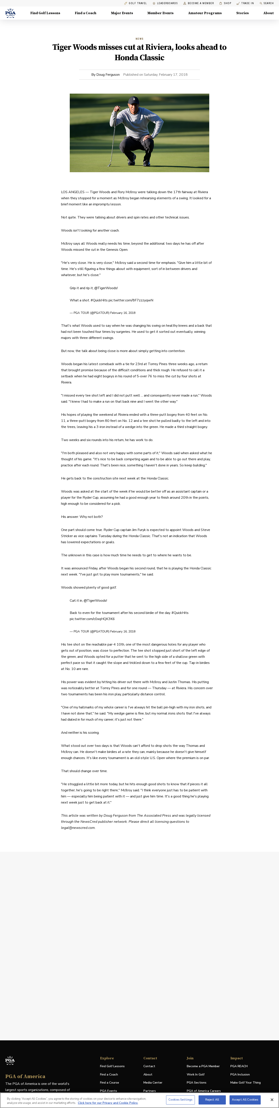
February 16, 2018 (122, 313)
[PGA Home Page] (10, 13)
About (268, 13)
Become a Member (201, 3)
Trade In (245, 3)
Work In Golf (195, 1074)
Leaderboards (167, 3)
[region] (139, 1100)
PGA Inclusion (240, 1074)
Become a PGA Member (203, 1066)
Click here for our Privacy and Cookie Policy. (108, 1103)
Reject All (212, 1100)
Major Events (122, 13)
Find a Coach (85, 13)
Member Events (160, 13)
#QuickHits (99, 300)
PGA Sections (196, 1083)
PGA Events (108, 1091)
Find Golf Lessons (45, 13)
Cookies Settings (180, 1100)
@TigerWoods (105, 288)
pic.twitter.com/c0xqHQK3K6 (92, 619)
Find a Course (109, 1083)
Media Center (152, 1083)
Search (269, 3)
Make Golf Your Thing (245, 1083)
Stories (242, 13)
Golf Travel (138, 3)
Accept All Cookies (245, 1100)
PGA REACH (239, 1066)
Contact (149, 1066)
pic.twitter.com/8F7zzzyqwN (131, 300)
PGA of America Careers (204, 1091)
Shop (225, 3)
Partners (149, 1091)
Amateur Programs (205, 13)
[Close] (272, 1100)
